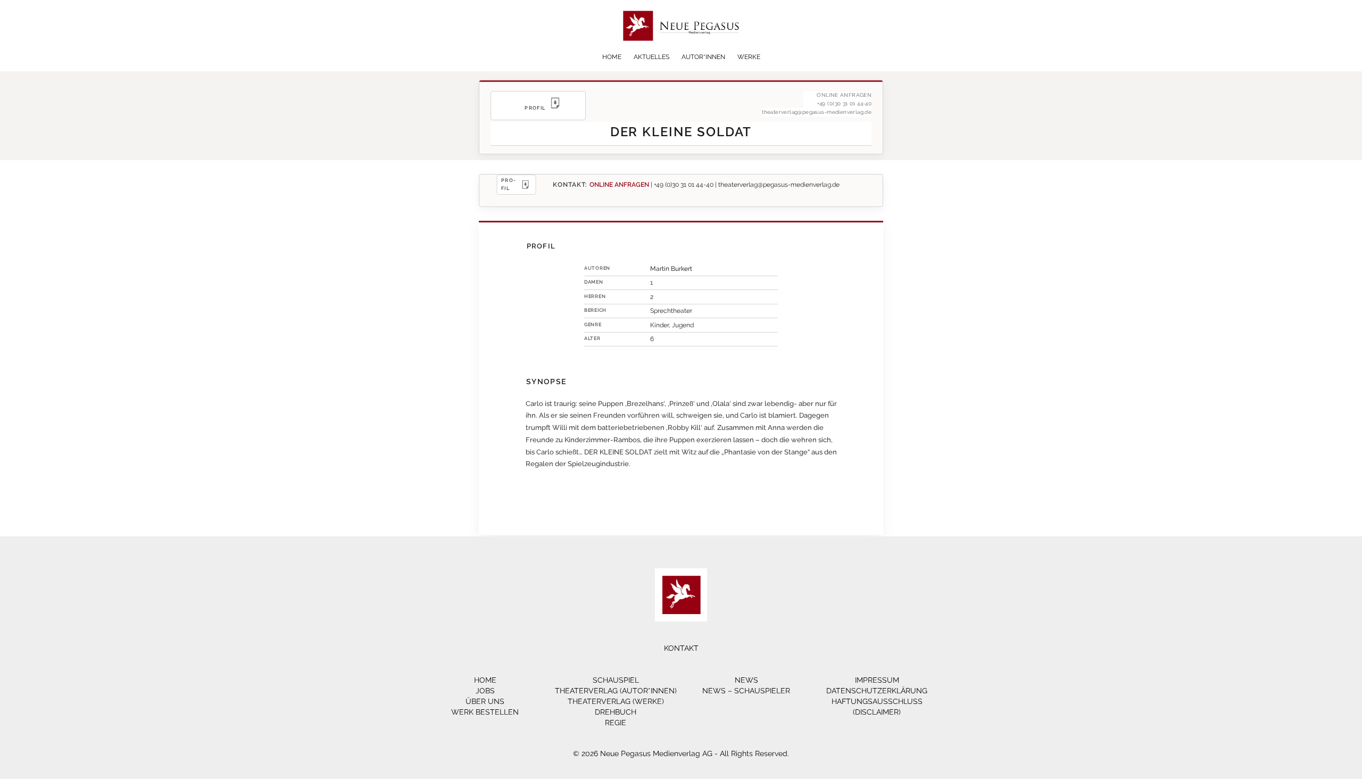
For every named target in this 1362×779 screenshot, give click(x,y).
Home (611, 57)
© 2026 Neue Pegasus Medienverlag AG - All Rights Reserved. (681, 753)
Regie (615, 722)
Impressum (877, 680)
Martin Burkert (671, 268)
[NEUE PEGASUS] (681, 49)
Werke (748, 57)
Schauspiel (616, 680)
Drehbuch (615, 712)
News (746, 680)
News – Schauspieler (746, 690)
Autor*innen (703, 57)
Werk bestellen (485, 712)
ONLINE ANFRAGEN (619, 184)
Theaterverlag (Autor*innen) (616, 690)
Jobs (485, 690)
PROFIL (508, 184)
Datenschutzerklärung (876, 690)
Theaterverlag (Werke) (616, 701)
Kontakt (681, 648)
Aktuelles (651, 57)
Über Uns (485, 701)
